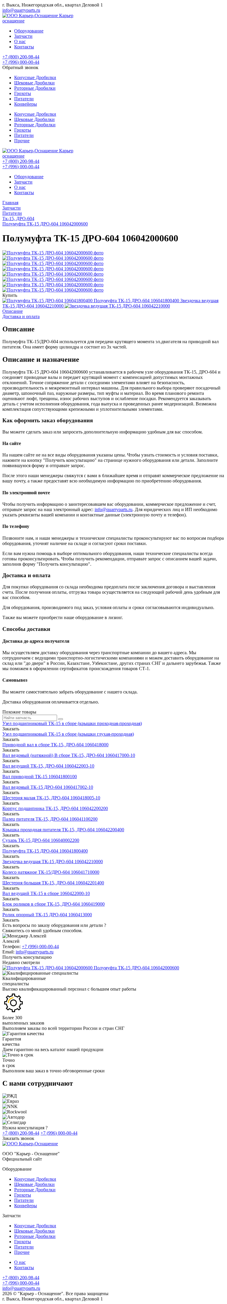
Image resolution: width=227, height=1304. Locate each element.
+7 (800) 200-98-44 (20, 56)
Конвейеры (25, 104)
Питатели (24, 98)
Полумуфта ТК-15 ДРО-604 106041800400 (45, 850)
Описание (12, 311)
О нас (20, 41)
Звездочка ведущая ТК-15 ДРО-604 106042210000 (52, 861)
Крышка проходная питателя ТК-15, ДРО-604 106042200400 (63, 829)
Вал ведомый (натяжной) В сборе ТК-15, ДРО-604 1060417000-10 (68, 755)
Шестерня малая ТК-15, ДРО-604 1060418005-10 (51, 797)
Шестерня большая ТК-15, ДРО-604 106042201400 (53, 882)
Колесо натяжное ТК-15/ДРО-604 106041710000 (50, 872)
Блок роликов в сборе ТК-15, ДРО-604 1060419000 (53, 904)
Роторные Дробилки (35, 88)
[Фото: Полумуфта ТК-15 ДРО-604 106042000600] (52, 252)
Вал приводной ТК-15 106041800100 (39, 776)
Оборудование (28, 30)
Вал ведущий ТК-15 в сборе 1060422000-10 (46, 893)
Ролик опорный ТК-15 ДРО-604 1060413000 (47, 914)
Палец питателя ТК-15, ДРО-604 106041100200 (50, 819)
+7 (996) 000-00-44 (20, 62)
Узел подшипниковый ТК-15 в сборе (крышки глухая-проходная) (68, 734)
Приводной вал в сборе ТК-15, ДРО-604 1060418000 (55, 744)
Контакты (24, 46)
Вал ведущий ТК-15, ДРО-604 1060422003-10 (48, 765)
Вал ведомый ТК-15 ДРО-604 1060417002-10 (47, 787)
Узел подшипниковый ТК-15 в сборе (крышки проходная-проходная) (72, 723)
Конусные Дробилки (35, 77)
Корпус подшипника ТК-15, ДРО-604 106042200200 (55, 808)
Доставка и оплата (21, 316)
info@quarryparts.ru (21, 10)
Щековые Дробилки (34, 82)
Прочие (22, 140)
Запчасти (23, 36)
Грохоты (22, 93)
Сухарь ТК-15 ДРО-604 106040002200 (40, 840)
